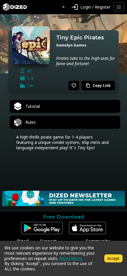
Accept (113, 258)
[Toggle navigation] (118, 7)
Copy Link (98, 85)
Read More (70, 258)
